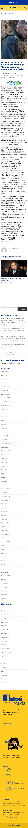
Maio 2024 (4, 466)
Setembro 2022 (5, 542)
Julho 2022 (4, 549)
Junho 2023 (4, 507)
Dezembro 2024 (5, 439)
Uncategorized (5, 682)
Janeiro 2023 (4, 526)
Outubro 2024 (5, 447)
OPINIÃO (3, 667)
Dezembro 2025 (5, 394)
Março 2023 (4, 519)
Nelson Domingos (6, 660)
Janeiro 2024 (4, 481)
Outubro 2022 (5, 538)
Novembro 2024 (5, 443)
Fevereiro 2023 (5, 523)
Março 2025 (4, 428)
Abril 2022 (3, 560)
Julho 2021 (4, 595)
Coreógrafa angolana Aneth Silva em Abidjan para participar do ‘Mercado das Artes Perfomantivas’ (13, 347)
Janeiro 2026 (4, 390)
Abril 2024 (4, 470)
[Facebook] (8, 83)
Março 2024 (4, 473)
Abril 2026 (3, 379)
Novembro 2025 (5, 398)
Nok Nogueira (5, 664)
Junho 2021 (4, 598)
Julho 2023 (4, 504)
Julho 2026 (4, 371)
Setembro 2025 (5, 405)
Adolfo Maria (4, 607)
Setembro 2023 (5, 496)
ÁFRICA (3, 610)
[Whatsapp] (17, 83)
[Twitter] (11, 8)
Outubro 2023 (5, 492)
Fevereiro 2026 (5, 386)
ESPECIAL (4, 641)
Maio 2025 (4, 420)
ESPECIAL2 (4, 645)
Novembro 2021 (5, 579)
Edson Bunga (5, 633)
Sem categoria (5, 679)
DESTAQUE (4, 626)
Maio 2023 (4, 511)
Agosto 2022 (4, 545)
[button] (1, 8)
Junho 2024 (4, 462)
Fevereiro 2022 (5, 568)
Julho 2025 (4, 413)
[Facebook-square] (8, 8)
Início (4, 13)
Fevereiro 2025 (5, 432)
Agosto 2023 (4, 500)
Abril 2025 (3, 424)
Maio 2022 (4, 557)
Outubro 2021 (5, 583)
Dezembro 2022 (5, 530)
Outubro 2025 (5, 401)
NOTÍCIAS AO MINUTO (11, 73)
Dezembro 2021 (5, 576)
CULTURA (4, 618)
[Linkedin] (19, 8)
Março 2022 (4, 564)
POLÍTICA (4, 675)
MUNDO (11, 13)
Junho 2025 (4, 417)
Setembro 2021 (5, 587)
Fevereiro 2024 (5, 477)
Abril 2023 (3, 515)
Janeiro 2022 (4, 572)
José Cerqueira (5, 648)
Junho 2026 (4, 375)
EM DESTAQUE (5, 637)
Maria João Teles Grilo (7, 652)
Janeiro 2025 (4, 435)
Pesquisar (4, 306)
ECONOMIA (4, 629)
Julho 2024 (4, 458)
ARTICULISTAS (5, 614)
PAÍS (2, 671)
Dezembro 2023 (5, 485)
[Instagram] (20, 83)
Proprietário (7, 723)
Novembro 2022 (5, 534)
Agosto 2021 (4, 591)
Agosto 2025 (4, 409)
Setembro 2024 (5, 451)
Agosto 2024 (4, 454)
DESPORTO (4, 622)
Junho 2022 (4, 553)
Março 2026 (4, 382)
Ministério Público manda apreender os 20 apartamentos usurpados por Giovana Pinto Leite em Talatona (13, 330)
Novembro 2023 (5, 489)
